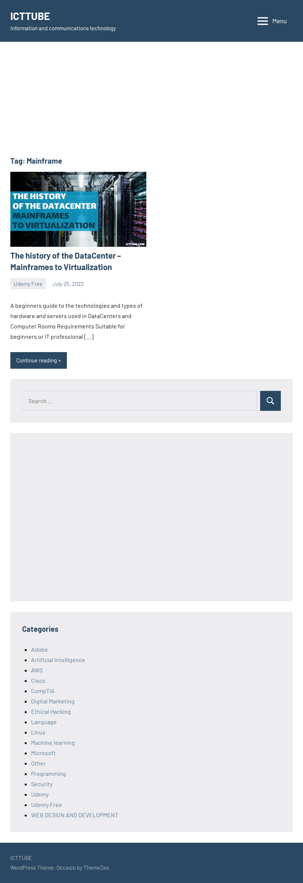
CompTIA (43, 690)
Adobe (39, 649)
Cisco (38, 680)
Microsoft (43, 752)
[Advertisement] (151, 104)
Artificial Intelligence (58, 659)
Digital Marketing (53, 701)
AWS (37, 670)
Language (44, 721)
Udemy (40, 794)
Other (38, 763)
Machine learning (53, 742)
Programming (48, 773)
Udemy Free (28, 283)
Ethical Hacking (51, 711)
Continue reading (36, 360)
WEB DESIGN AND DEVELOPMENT (74, 814)
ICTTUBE (30, 16)
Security (41, 783)
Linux (38, 732)
